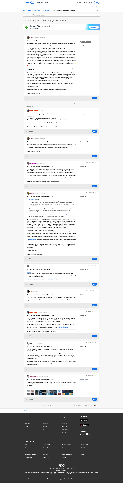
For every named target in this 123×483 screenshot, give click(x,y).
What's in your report (66, 444)
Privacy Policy (64, 429)
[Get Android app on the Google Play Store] (84, 425)
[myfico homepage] (29, 3)
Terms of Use (64, 423)
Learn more (74, 473)
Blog (44, 429)
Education (78, 2)
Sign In (97, 6)
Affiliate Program (65, 432)
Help (92, 6)
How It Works (40, 2)
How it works (27, 423)
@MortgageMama (33, 239)
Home (26, 420)
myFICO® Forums (36, 7)
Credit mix (45, 451)
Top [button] (26, 410)
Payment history (28, 457)
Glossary (83, 454)
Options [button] (97, 10)
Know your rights (84, 444)
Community (84, 2)
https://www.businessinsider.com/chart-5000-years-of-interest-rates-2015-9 (44, 279)
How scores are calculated (30, 454)
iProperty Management (64, 327)
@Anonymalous (32, 199)
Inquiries (64, 451)
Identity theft (84, 447)
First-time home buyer (85, 41)
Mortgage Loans (46, 10)
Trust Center (64, 426)
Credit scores (27, 444)
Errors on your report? (67, 454)
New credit (45, 454)
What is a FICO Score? (30, 447)
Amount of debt (46, 444)
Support (90, 2)
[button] (97, 35)
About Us (63, 420)
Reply (94, 98)
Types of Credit (37, 10)
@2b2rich (29, 272)
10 (85, 379)
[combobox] (66, 15)
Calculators (64, 457)
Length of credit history (48, 447)
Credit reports (46, 457)
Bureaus (64, 447)
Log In (96, 2)
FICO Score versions (29, 451)
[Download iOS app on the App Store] (84, 420)
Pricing (46, 2)
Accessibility (64, 436)
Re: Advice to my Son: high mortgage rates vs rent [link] (64, 10)
